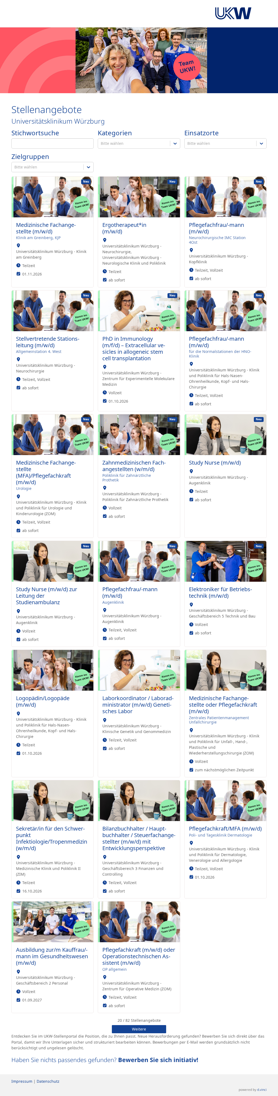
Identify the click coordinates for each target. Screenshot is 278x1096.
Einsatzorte (201, 133)
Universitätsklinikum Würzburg (58, 121)
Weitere (139, 1029)
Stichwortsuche (35, 133)
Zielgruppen (30, 157)
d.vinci (262, 1089)
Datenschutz (48, 1081)
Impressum (21, 1081)
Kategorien (115, 133)
